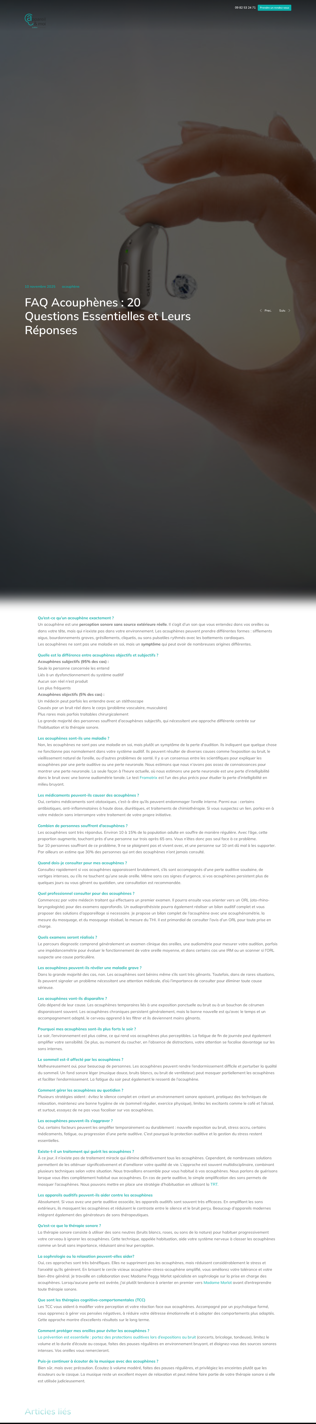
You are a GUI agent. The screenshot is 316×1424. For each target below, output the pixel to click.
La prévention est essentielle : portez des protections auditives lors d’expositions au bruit (117, 1337)
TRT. (214, 1184)
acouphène (71, 286)
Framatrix (148, 777)
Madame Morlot (218, 1282)
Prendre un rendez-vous (274, 7)
